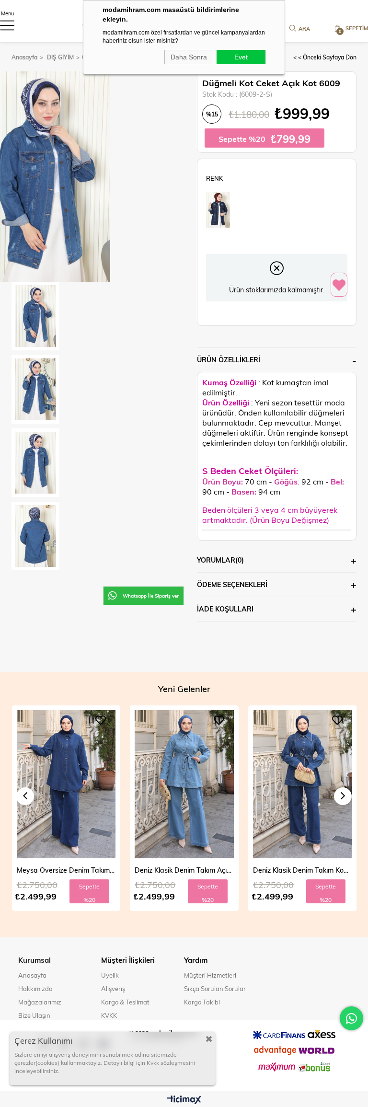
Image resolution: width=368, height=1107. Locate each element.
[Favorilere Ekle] (339, 285)
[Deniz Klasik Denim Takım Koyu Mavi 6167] (184, 784)
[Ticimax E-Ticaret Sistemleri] (184, 1100)
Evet (241, 57)
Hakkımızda (35, 988)
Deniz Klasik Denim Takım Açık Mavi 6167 (65, 870)
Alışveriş (113, 988)
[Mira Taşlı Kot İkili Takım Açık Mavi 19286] (302, 784)
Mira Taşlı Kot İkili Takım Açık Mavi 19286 (302, 870)
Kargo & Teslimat (125, 1002)
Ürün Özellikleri (228, 359)
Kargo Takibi (202, 1002)
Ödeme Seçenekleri (232, 584)
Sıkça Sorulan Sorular (215, 988)
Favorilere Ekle (100, 720)
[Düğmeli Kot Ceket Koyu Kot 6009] (218, 210)
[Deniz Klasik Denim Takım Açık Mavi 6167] (65, 784)
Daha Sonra (189, 57)
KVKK (109, 1015)
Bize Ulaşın (34, 1015)
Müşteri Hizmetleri (210, 975)
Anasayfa (32, 975)
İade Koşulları (225, 608)
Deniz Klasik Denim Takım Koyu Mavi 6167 (184, 870)
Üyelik (110, 975)
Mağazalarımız (39, 1002)
